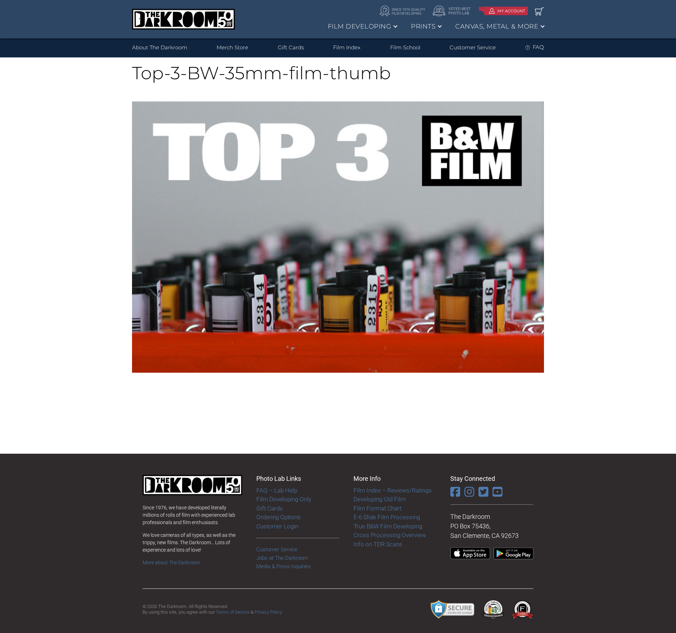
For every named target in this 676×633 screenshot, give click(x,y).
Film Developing (360, 26)
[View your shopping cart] (539, 11)
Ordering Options (278, 517)
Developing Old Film (379, 499)
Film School (405, 47)
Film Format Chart (377, 508)
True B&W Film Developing (387, 526)
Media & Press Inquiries (283, 566)
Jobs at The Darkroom (282, 558)
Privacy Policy (268, 612)
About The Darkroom (159, 47)
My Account (511, 10)
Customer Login (277, 526)
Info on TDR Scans (377, 544)
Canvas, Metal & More (496, 26)
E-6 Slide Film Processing (386, 517)
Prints (423, 26)
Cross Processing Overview (389, 535)
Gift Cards (291, 47)
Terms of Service (233, 612)
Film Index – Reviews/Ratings (392, 490)
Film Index (347, 47)
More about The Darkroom (171, 562)
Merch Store (232, 47)
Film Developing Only (283, 499)
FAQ (538, 47)
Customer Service (473, 47)
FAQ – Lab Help (276, 490)
